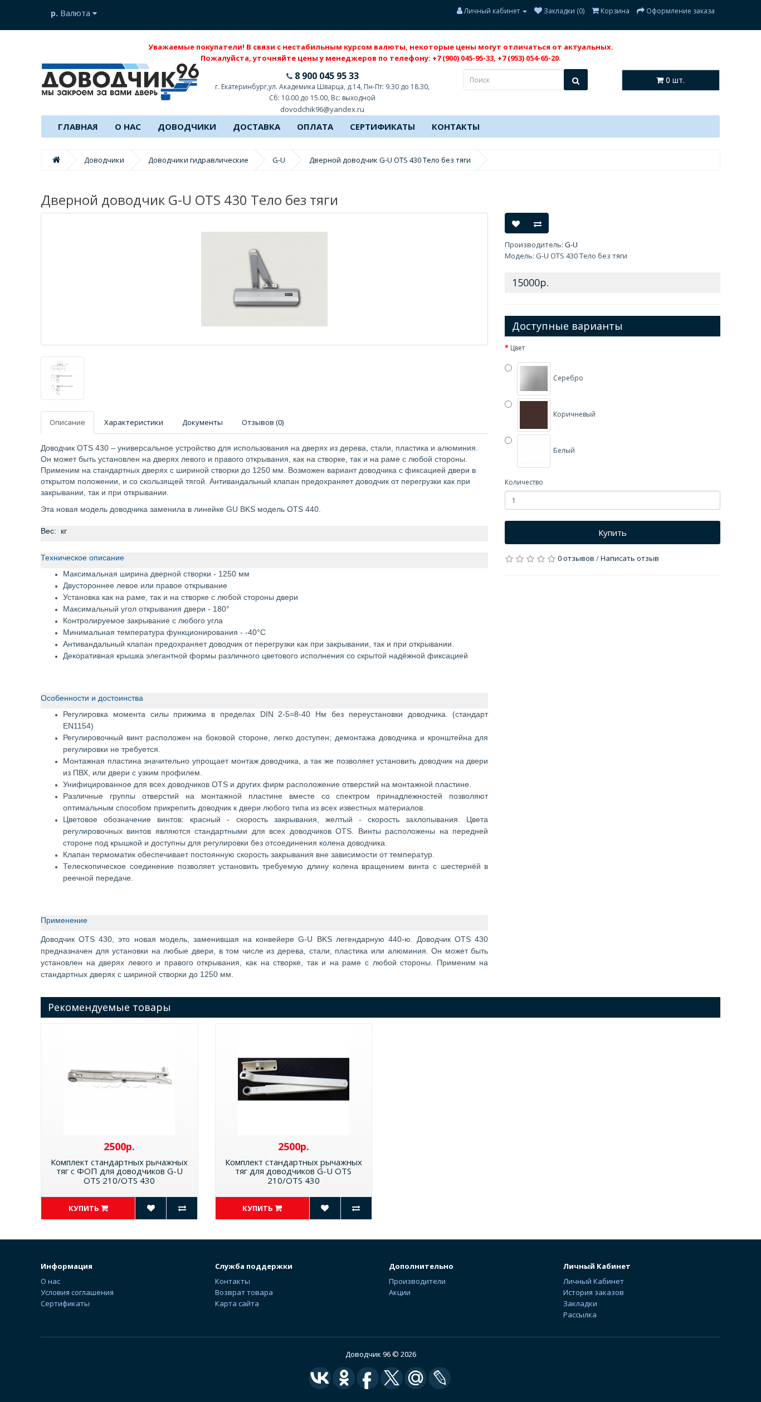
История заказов (593, 1292)
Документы (202, 422)
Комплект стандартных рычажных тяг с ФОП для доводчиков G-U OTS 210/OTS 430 (119, 1171)
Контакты (456, 126)
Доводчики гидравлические (198, 160)
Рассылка (580, 1315)
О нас (128, 126)
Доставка (256, 126)
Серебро (567, 378)
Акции (400, 1292)
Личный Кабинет (593, 1281)
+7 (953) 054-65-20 (528, 58)
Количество (524, 482)
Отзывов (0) (263, 422)
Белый (563, 451)
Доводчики (187, 126)
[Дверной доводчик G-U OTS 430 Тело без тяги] (264, 279)
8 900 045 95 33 (325, 76)
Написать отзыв (630, 558)
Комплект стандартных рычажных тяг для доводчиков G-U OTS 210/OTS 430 (293, 1171)
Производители (417, 1281)
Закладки (580, 1303)
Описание (67, 422)
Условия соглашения (77, 1292)
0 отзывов (576, 558)
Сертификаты (382, 126)
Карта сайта (237, 1303)
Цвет (517, 348)
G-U (278, 160)
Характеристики (133, 422)
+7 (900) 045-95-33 (463, 58)
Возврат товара (244, 1292)
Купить (612, 532)
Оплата (315, 126)
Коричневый (574, 414)
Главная (78, 126)
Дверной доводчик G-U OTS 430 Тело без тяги (390, 160)
